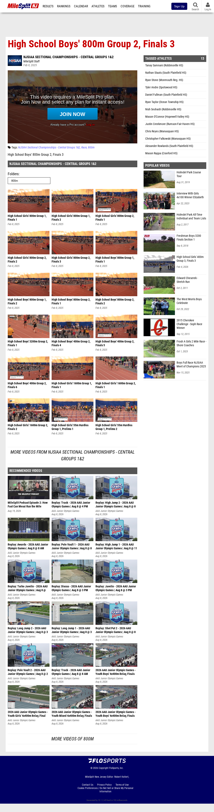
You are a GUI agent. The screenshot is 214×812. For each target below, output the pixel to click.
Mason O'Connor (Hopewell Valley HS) (167, 116)
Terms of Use (122, 784)
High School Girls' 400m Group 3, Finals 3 (190, 259)
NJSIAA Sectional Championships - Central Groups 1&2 (68, 57)
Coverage (127, 6)
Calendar (81, 6)
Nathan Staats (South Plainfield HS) (165, 73)
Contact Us (87, 784)
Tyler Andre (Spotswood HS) (161, 87)
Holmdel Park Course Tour (189, 174)
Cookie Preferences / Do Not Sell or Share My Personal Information (105, 790)
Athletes (98, 6)
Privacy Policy (104, 784)
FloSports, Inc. (116, 768)
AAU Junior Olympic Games (65, 511)
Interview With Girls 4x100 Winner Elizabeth (190, 195)
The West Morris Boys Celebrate (189, 301)
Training (144, 6)
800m (91, 147)
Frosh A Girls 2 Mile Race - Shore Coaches (191, 343)
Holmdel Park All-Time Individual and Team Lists (191, 216)
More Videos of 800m (72, 738)
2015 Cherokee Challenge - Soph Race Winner (189, 324)
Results (48, 6)
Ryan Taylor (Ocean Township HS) (164, 102)
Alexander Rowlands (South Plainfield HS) (169, 146)
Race (84, 147)
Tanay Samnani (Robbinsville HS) (164, 65)
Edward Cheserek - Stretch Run (187, 280)
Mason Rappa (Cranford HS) (161, 153)
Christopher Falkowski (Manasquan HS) (168, 138)
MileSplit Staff (31, 61)
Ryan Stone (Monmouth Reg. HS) (164, 80)
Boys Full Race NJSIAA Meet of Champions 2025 (191, 364)
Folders (13, 174)
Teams (112, 6)
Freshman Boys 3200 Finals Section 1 (189, 237)
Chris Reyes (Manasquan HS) (162, 131)
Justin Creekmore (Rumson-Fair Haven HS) (170, 124)
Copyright (103, 768)
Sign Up (179, 6)
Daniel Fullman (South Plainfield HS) (166, 95)
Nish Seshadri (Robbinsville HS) (163, 109)
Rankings (63, 6)
